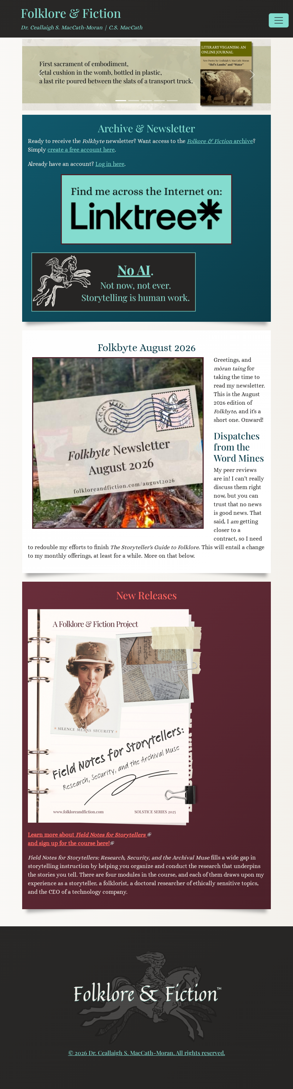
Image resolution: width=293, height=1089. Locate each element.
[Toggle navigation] (279, 20)
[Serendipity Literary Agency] (172, 101)
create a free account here (81, 149)
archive (220, 141)
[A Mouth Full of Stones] (146, 101)
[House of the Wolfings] (159, 101)
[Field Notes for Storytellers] (133, 101)
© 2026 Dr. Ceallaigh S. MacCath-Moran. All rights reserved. (146, 1052)
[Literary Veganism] (120, 101)
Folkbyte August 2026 (147, 348)
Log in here (109, 164)
